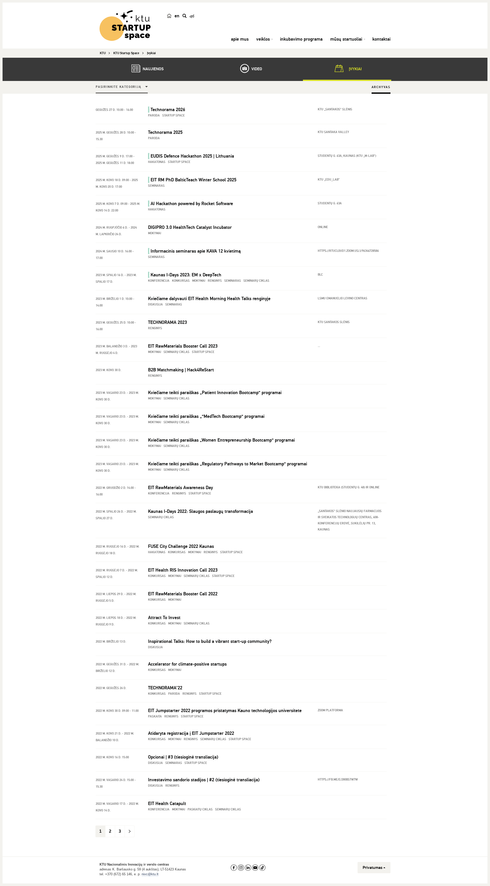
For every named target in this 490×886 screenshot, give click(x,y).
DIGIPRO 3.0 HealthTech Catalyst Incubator (190, 227)
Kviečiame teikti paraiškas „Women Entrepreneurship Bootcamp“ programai (221, 440)
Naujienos (153, 69)
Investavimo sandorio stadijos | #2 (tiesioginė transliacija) (204, 780)
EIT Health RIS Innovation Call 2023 (182, 570)
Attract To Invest (164, 617)
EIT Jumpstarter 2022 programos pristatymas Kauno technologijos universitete (225, 710)
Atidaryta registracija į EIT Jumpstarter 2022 (191, 733)
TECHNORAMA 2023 (167, 322)
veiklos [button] (263, 39)
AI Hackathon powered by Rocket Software (192, 203)
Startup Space (173, 115)
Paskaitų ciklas (200, 809)
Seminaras (156, 186)
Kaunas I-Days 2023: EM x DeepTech (186, 275)
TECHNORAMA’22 (165, 688)
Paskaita (155, 716)
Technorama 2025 (165, 132)
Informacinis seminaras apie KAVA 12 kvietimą (196, 251)
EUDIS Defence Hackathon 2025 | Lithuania (192, 156)
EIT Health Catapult (167, 803)
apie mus (240, 39)
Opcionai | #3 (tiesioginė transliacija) (183, 757)
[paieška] (184, 15)
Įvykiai (355, 69)
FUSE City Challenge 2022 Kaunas (181, 546)
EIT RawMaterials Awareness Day (180, 487)
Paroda (154, 115)
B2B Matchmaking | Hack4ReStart (181, 370)
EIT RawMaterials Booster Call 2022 (182, 594)
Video (256, 69)
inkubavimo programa (301, 39)
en (177, 16)
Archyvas (381, 87)
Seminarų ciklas (256, 281)
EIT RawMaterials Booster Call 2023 (182, 346)
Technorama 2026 (168, 109)
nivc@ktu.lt (150, 874)
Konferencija (158, 281)
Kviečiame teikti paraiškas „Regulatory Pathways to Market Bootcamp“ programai (227, 464)
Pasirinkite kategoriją (118, 87)
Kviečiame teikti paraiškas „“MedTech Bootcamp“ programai (206, 416)
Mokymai (154, 233)
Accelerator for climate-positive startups (187, 664)
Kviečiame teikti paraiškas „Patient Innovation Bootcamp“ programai (214, 392)
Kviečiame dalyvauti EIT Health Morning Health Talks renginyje (209, 298)
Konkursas (181, 281)
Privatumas (372, 867)
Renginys (215, 281)
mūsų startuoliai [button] (346, 39)
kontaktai (381, 39)
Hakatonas (156, 162)
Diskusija (155, 304)
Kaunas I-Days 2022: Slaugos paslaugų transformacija (200, 511)
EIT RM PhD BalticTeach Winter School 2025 (193, 180)
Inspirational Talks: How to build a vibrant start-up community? (210, 641)
